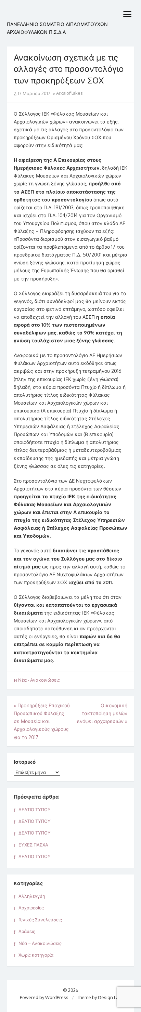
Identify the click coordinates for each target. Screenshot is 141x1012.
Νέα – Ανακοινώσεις (40, 943)
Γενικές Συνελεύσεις (40, 919)
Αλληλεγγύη (31, 896)
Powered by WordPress (44, 997)
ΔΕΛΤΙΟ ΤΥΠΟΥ (34, 809)
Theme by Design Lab (99, 997)
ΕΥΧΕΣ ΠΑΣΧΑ (33, 844)
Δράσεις (26, 931)
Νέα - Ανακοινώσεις (39, 680)
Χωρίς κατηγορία (35, 955)
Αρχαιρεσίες (31, 907)
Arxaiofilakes (69, 93)
